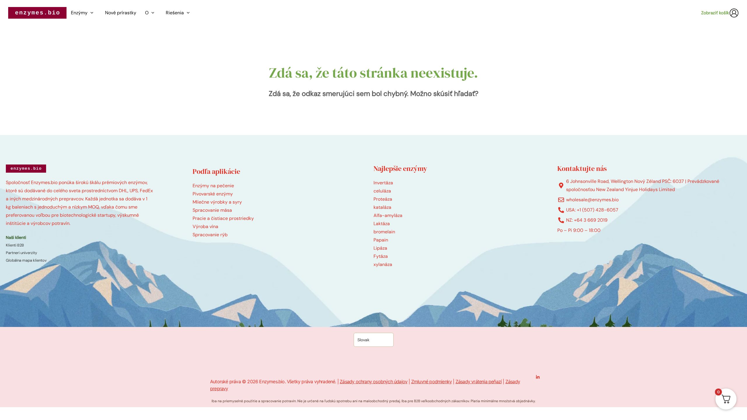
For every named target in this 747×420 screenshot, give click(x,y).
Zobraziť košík (715, 13)
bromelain (384, 232)
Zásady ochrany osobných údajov (373, 381)
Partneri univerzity (21, 252)
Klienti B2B (15, 245)
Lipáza (380, 248)
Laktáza (382, 223)
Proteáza (383, 199)
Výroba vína (205, 226)
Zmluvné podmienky (431, 381)
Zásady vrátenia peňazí (478, 381)
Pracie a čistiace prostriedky (223, 218)
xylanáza (383, 264)
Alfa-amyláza (388, 215)
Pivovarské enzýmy (213, 194)
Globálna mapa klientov (26, 260)
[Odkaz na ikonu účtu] (734, 13)
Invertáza (383, 183)
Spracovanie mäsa (212, 210)
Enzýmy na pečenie (213, 186)
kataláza (382, 207)
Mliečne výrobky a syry (217, 202)
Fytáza (381, 256)
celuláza (382, 191)
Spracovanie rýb (210, 235)
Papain (381, 240)
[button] (92, 12)
